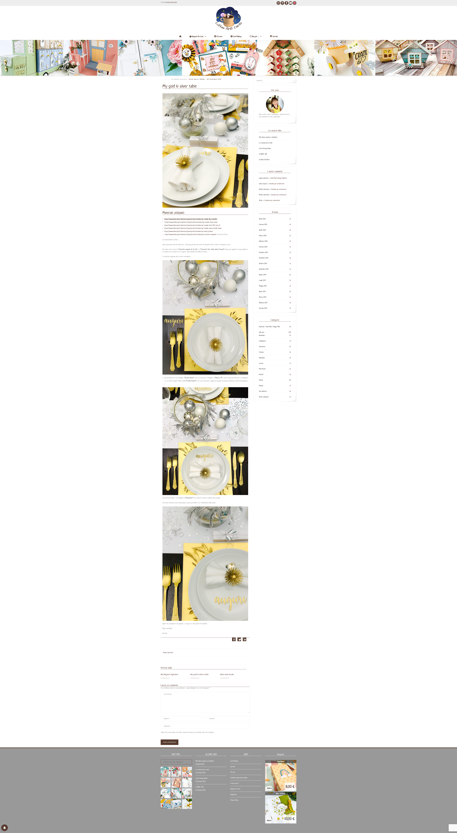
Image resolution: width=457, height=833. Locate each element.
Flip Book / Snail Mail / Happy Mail (269, 327)
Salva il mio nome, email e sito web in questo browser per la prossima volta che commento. (187, 732)
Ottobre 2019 (263, 263)
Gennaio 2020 (263, 247)
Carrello (275, 36)
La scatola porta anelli (265, 143)
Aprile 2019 (262, 291)
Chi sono (219, 36)
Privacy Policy (234, 800)
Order (260, 200)
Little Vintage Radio (265, 148)
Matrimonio (262, 369)
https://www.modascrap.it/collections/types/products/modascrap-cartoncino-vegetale (190, 234)
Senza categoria (263, 397)
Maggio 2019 (263, 286)
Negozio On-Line (197, 36)
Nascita (261, 374)
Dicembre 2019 (263, 252)
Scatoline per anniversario (276, 184)
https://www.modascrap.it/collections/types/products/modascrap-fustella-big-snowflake (190, 219)
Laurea (261, 363)
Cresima (261, 352)
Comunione (262, 346)
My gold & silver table (199, 674)
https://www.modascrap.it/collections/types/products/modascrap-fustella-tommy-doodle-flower (193, 228)
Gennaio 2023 (263, 224)
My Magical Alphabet (169, 674)
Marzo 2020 (262, 236)
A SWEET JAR (263, 154)
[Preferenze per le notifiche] (4, 827)
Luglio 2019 (262, 280)
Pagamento (233, 794)
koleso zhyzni (263, 184)
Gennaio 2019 (263, 308)
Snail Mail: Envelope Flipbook (278, 178)
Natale (202, 79)
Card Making (236, 36)
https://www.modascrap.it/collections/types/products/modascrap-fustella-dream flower (191, 222)
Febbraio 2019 (263, 303)
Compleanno (262, 341)
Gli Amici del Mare (264, 160)
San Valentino (263, 391)
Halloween (262, 358)
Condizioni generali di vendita (238, 778)
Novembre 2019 (263, 258)
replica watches (263, 178)
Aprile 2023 (262, 219)
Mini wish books (227, 674)
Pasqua (261, 386)
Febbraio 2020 (263, 241)
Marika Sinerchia (180, 79)
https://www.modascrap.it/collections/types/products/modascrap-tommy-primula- (188, 231)
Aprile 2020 (262, 230)
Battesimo (262, 335)
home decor (193, 79)
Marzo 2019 (262, 297)
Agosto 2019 (262, 275)
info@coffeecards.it (171, 2)
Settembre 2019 (263, 269)
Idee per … (255, 36)
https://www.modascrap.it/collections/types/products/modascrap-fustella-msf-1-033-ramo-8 (192, 225)
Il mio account (234, 783)
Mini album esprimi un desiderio (268, 137)
